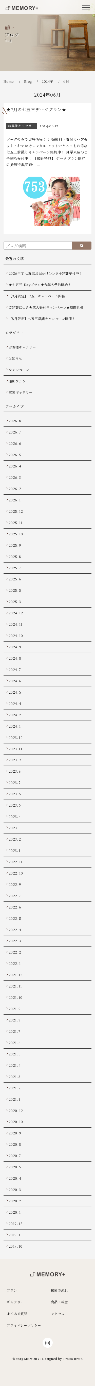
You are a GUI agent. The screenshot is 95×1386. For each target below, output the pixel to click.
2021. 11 (15, 986)
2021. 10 (15, 997)
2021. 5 (15, 1054)
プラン (12, 1290)
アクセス (58, 1313)
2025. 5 (15, 590)
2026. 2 (15, 488)
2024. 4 (15, 703)
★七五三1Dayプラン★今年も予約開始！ (40, 284)
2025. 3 (15, 601)
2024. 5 (15, 692)
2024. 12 (16, 613)
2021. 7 (15, 1031)
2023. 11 (15, 748)
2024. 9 (15, 647)
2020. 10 (16, 1121)
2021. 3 (15, 1076)
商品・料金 (59, 1301)
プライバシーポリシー (24, 1325)
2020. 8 (15, 1144)
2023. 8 (15, 771)
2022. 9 (15, 884)
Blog (28, 81)
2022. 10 (16, 873)
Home (9, 81)
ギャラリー (15, 1301)
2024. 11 (15, 624)
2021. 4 (15, 1065)
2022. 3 (15, 940)
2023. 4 (15, 816)
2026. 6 (15, 443)
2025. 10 (16, 534)
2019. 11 (15, 1235)
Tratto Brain (73, 1359)
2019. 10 (15, 1246)
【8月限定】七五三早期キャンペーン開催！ (42, 318)
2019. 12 (15, 1223)
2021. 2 (15, 1088)
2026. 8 (15, 420)
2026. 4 (15, 466)
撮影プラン (17, 381)
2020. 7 (15, 1155)
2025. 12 (16, 511)
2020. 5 (15, 1167)
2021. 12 (15, 974)
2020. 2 (15, 1201)
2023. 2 (15, 839)
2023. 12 (16, 737)
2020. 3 (15, 1189)
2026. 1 (15, 500)
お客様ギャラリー (22, 347)
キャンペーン (19, 369)
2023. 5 (15, 805)
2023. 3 (15, 827)
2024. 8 (15, 658)
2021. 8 (15, 1020)
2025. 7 (15, 568)
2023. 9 (15, 760)
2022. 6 (15, 907)
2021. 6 (15, 1042)
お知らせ (15, 358)
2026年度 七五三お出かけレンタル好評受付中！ (45, 273)
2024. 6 (15, 681)
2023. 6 (15, 793)
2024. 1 (15, 726)
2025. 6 (15, 579)
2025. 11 (15, 522)
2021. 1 (14, 1099)
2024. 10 (16, 635)
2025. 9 (15, 545)
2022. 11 (15, 861)
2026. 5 (15, 454)
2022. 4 (15, 929)
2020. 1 (15, 1212)
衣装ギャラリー (20, 392)
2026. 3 (15, 477)
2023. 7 (15, 782)
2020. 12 (16, 1110)
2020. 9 (15, 1133)
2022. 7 (15, 895)
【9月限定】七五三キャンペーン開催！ (39, 296)
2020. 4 (15, 1178)
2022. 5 (15, 918)
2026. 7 (15, 432)
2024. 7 (15, 669)
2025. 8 (15, 556)
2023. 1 (15, 850)
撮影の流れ (59, 1290)
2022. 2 (15, 952)
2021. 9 (15, 1008)
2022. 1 (15, 963)
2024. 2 (15, 714)
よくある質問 (17, 1313)
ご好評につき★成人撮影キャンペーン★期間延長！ (48, 307)
